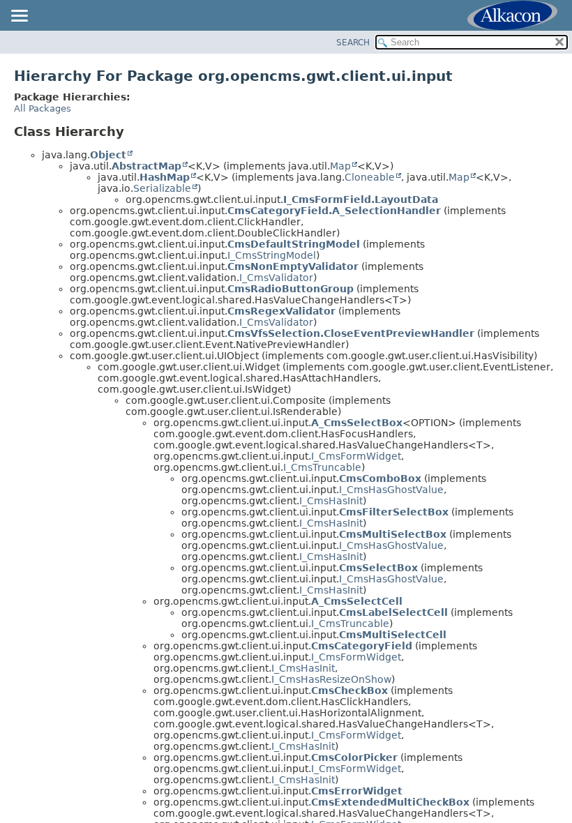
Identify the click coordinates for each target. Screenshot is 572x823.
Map (340, 166)
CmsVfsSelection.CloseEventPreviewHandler (350, 333)
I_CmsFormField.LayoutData (360, 199)
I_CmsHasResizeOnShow (331, 679)
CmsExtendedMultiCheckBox (390, 802)
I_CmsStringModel (271, 255)
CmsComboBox (380, 478)
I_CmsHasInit (331, 500)
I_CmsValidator (276, 277)
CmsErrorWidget (356, 790)
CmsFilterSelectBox (394, 512)
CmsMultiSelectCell (392, 634)
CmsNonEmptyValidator (293, 266)
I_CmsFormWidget (356, 456)
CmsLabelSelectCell (393, 612)
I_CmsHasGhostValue (391, 489)
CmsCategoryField (361, 645)
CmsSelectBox (378, 567)
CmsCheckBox (349, 690)
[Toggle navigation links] (19, 17)
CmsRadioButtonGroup (290, 288)
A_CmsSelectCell (356, 601)
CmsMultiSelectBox (392, 534)
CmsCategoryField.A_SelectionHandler (334, 210)
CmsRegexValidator (281, 311)
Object (108, 154)
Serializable (162, 188)
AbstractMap (146, 166)
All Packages (42, 108)
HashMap (165, 177)
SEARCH (353, 42)
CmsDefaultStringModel (293, 244)
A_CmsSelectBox (356, 422)
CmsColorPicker (354, 757)
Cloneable (370, 177)
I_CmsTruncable (322, 467)
